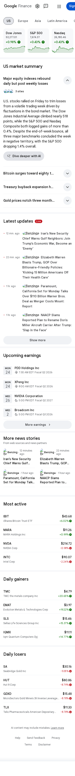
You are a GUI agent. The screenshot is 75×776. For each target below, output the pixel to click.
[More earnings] (37, 425)
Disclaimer (44, 744)
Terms (28, 744)
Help (17, 737)
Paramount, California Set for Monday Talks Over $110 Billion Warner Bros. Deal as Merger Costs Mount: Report (45, 296)
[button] (59, 6)
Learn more (57, 727)
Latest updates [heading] (22, 221)
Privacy (56, 737)
